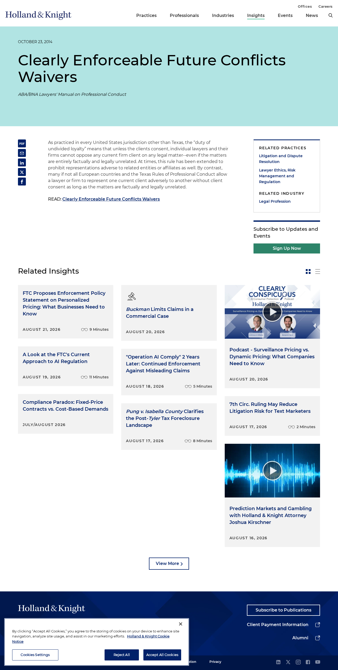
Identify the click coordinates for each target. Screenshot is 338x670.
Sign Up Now (287, 248)
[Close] (180, 624)
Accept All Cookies (162, 655)
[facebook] (308, 662)
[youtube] (317, 662)
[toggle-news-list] (317, 271)
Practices (146, 15)
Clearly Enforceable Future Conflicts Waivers (111, 199)
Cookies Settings (35, 655)
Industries (223, 15)
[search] (330, 15)
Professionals (184, 15)
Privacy (215, 662)
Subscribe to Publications (283, 610)
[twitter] (288, 662)
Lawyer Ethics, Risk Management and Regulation (277, 176)
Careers (325, 6)
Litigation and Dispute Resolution (281, 158)
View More (167, 563)
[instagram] (298, 662)
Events (285, 15)
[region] (96, 642)
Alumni (300, 637)
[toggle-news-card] (308, 271)
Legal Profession (275, 201)
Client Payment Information (277, 624)
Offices (305, 6)
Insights (256, 15)
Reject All (122, 655)
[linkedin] (278, 662)
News (312, 15)
